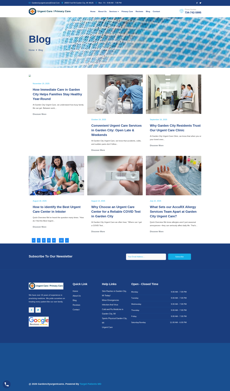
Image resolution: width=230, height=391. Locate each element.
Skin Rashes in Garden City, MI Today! (114, 293)
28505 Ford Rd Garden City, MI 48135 (78, 3)
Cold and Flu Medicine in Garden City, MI (112, 311)
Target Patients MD (90, 384)
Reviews (139, 11)
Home (92, 11)
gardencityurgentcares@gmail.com (46, 3)
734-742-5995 (193, 12)
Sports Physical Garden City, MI (114, 320)
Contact (156, 11)
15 (61, 240)
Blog (148, 11)
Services (113, 11)
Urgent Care (107, 327)
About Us (102, 11)
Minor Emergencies (110, 300)
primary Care (127, 11)
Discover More (39, 114)
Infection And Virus (110, 305)
